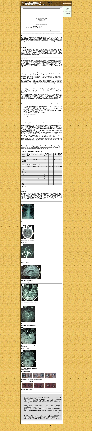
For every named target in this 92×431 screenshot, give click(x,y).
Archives (67, 9)
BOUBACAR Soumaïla (41, 21)
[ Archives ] (34, 6)
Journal (67, 8)
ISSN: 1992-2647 (46, 428)
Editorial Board (67, 13)
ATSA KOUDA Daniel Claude (41, 18)
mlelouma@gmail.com (50, 30)
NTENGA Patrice (41, 20)
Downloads (67, 12)
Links (67, 14)
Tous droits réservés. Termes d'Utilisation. (46, 427)
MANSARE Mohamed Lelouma (41, 17)
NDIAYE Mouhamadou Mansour (42, 24)
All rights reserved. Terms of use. (46, 426)
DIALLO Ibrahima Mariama (42, 19)
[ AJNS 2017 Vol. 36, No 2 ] (41, 6)
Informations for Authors (67, 10)
